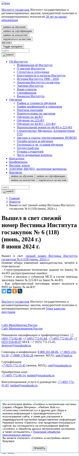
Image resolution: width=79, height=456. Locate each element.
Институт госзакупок (16, 9)
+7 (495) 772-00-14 (14, 375)
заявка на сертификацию (17, 31)
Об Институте (18, 61)
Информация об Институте (35, 65)
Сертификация (26, 92)
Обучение (15, 99)
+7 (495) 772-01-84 (35, 338)
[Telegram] (4, 291)
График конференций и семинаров (39, 106)
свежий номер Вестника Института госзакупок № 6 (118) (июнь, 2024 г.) (39, 257)
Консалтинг (17, 158)
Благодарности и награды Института (41, 75)
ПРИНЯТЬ (39, 448)
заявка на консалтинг (15, 35)
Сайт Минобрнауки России (19, 325)
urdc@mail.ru (64, 355)
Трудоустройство (28, 148)
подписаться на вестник (17, 39)
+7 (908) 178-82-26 (21, 355)
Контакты (15, 172)
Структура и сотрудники (33, 72)
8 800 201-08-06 (48, 352)
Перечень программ (30, 110)
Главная (14, 198)
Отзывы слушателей (30, 151)
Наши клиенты (27, 89)
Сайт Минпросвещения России (22, 328)
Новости (15, 201)
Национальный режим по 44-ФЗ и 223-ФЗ (44, 127)
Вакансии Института (30, 96)
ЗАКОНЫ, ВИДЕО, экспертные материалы (38, 168)
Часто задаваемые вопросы (34, 155)
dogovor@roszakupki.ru (16, 345)
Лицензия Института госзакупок (38, 82)
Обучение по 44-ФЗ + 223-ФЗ (36, 123)
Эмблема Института (30, 85)
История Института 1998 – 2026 (38, 79)
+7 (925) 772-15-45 (14, 365)
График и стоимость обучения (36, 103)
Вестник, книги (19, 165)
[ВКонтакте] (9, 291)
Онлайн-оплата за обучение (35, 141)
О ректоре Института (31, 68)
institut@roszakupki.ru (40, 375)
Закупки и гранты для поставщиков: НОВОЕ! (47, 137)
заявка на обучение (14, 27)
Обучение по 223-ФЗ (30, 120)
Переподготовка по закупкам (36, 113)
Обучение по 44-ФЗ (30, 117)
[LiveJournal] (20, 291)
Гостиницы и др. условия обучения (40, 144)
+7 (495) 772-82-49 (60, 338)
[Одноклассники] (14, 291)
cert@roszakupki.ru (60, 365)
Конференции (18, 162)
